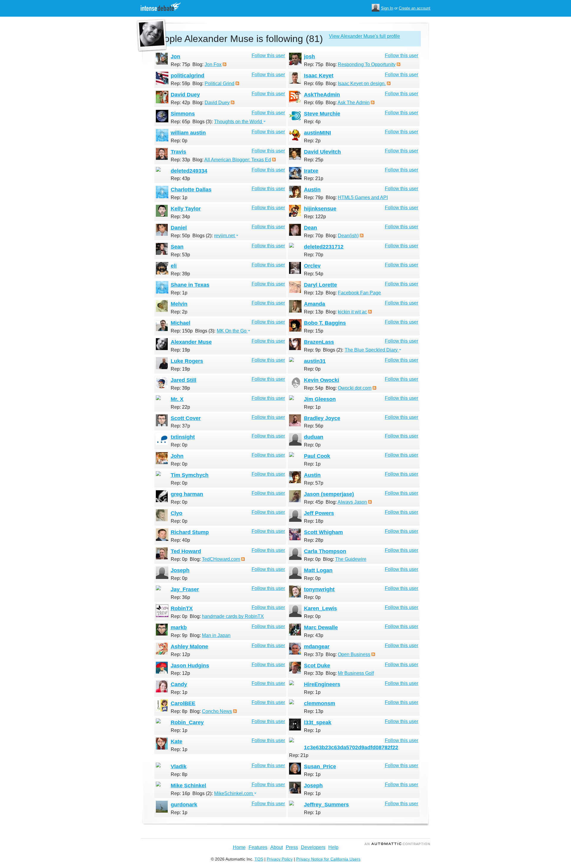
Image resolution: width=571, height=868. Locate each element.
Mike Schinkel (188, 786)
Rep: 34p (180, 216)
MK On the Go (232, 330)
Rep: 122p (315, 216)
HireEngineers (322, 684)
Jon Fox (213, 64)
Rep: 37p (180, 425)
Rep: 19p (180, 349)
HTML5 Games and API (363, 197)
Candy (179, 684)
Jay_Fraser (185, 589)
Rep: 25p (313, 159)
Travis (178, 152)
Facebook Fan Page (359, 292)
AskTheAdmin (322, 95)
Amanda (314, 304)
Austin (312, 190)
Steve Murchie (322, 114)
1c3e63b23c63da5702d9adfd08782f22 (351, 747)
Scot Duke (317, 666)
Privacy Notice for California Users (328, 859)
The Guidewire (350, 559)
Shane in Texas (190, 285)
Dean (310, 228)
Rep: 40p (180, 540)
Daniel (179, 228)
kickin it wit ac (352, 311)
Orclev (312, 266)
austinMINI (317, 133)
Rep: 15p (313, 330)
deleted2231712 (323, 247)
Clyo (176, 513)
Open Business (354, 654)
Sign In (387, 8)
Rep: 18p (313, 521)
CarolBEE (183, 703)
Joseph (180, 570)
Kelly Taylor (186, 209)
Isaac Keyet (318, 76)
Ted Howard (186, 551)
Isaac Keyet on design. (362, 83)
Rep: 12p (313, 292)
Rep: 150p (182, 330)
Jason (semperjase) (329, 494)
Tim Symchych (189, 475)
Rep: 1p (179, 197)
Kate (176, 741)
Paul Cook (317, 456)
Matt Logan (318, 570)
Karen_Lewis (320, 608)
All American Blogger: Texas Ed (237, 159)
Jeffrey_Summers (326, 805)
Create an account (414, 8)
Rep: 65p (180, 121)
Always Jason (352, 502)
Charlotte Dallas (191, 190)
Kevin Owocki (321, 380)
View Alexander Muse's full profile (364, 36)
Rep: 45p (313, 502)
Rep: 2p (312, 140)
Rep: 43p (180, 178)
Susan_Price (320, 766)
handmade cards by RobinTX (233, 616)
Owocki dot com (354, 388)
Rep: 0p (179, 140)
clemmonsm (319, 703)
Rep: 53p (180, 254)
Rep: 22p (180, 407)
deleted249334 (189, 171)
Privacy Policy (280, 859)
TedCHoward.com (221, 559)
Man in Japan (216, 635)
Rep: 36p (180, 597)
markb (179, 627)
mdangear (317, 647)
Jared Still (183, 380)
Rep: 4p (312, 121)
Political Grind (219, 83)
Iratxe (311, 171)
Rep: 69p (313, 83)
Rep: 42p (180, 102)
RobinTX (182, 608)
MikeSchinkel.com (234, 793)
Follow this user (268, 55)
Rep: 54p (313, 273)
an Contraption (397, 844)
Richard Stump (190, 532)
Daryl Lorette (320, 285)
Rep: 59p (180, 83)
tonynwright (319, 589)
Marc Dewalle (321, 627)
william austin (188, 133)
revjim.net (225, 235)
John (177, 456)
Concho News (217, 711)
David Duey (185, 95)
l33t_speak (317, 722)
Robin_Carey (187, 722)
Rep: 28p (313, 540)
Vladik (178, 766)
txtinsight (183, 437)
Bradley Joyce (322, 418)
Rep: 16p (180, 793)
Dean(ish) (348, 235)
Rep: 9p (312, 349)
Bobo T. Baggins (325, 323)
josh (309, 57)
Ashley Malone (189, 647)
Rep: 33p (180, 159)
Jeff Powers (319, 513)
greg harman (187, 494)
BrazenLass (319, 342)
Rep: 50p (180, 235)
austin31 (315, 361)
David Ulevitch (322, 152)
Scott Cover (186, 418)
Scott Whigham (323, 532)
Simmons (183, 114)
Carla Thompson (325, 551)
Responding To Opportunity (367, 64)
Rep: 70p (313, 235)
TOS (259, 859)
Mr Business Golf (356, 673)
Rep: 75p (180, 64)
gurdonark (184, 805)
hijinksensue (320, 209)
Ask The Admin (354, 102)
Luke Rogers (187, 361)
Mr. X (177, 399)
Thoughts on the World (238, 121)
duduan (313, 437)
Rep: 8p (179, 711)
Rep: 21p (313, 178)
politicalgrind (187, 76)
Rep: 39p (180, 273)
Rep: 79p (313, 197)
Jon (175, 57)
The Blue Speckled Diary (372, 349)
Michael (180, 323)
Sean (177, 247)
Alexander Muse (191, 342)
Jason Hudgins (190, 666)
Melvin (179, 304)
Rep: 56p (313, 425)
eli (174, 266)
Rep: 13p (313, 311)
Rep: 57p (313, 482)
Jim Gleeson (320, 399)
